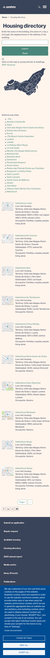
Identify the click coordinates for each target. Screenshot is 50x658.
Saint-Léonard (13, 177)
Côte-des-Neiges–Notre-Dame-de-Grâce (25, 127)
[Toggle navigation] (44, 7)
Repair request (11, 531)
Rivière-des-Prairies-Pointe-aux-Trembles (25, 168)
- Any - (9, 119)
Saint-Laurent (13, 174)
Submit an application (14, 523)
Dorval (10, 133)
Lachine (10, 139)
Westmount (12, 191)
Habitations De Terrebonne (27, 297)
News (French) (11, 573)
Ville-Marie (11, 186)
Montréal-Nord (13, 156)
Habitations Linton (23, 203)
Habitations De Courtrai (26, 235)
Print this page (17, 509)
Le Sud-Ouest (13, 148)
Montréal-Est (13, 154)
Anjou (9, 124)
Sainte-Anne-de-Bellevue (18, 180)
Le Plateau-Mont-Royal (17, 145)
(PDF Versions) (8, 65)
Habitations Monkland (25, 412)
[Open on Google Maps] (7, 206)
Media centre (10, 564)
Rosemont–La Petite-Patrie (19, 171)
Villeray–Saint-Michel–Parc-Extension (24, 188)
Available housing (12, 540)
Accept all (24, 652)
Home (4, 17)
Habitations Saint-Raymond (27, 383)
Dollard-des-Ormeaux (16, 130)
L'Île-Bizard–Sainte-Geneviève (20, 136)
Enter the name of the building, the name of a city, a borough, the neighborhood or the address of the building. (25, 34)
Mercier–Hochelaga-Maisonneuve (22, 151)
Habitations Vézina (23, 468)
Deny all (24, 645)
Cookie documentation (13, 630)
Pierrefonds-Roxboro (16, 162)
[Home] (8, 7)
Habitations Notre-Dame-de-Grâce (31, 356)
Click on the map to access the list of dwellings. (23, 62)
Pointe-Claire (13, 165)
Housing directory (12, 548)
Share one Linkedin (8, 509)
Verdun (10, 183)
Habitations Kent (22, 268)
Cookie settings (24, 638)
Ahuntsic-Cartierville (16, 122)
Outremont (12, 159)
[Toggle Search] (39, 7)
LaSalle (10, 142)
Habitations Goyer (23, 442)
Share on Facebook (4, 509)
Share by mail (12, 509)
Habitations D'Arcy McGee (27, 324)
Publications (9, 581)
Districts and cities (10, 115)
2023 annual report (13, 556)
